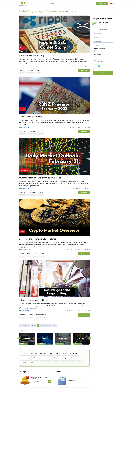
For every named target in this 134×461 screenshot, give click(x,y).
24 (43, 325)
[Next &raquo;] (55, 325)
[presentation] (18, 338)
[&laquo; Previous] (20, 325)
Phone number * (97, 54)
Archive (58, 372)
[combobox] (95, 56)
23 (40, 325)
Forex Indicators (73, 353)
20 (32, 325)
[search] (89, 3)
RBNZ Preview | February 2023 (33, 117)
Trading (51, 353)
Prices (28, 253)
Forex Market (43, 353)
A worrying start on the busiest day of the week (40, 178)
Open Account (101, 3)
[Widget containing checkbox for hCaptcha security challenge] (99, 64)
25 (46, 325)
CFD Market (36, 358)
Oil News (56, 358)
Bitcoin (35, 253)
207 (50, 325)
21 (35, 325)
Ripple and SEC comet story (31, 55)
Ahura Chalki (26, 66)
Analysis (22, 70)
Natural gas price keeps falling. (33, 300)
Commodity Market (41, 314)
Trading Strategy (26, 358)
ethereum (24, 362)
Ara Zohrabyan (27, 249)
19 (29, 325)
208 (53, 325)
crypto (38, 70)
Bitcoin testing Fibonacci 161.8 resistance (37, 239)
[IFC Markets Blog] (24, 3)
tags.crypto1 (30, 70)
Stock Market (32, 131)
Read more (84, 70)
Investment (22, 131)
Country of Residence (99, 48)
